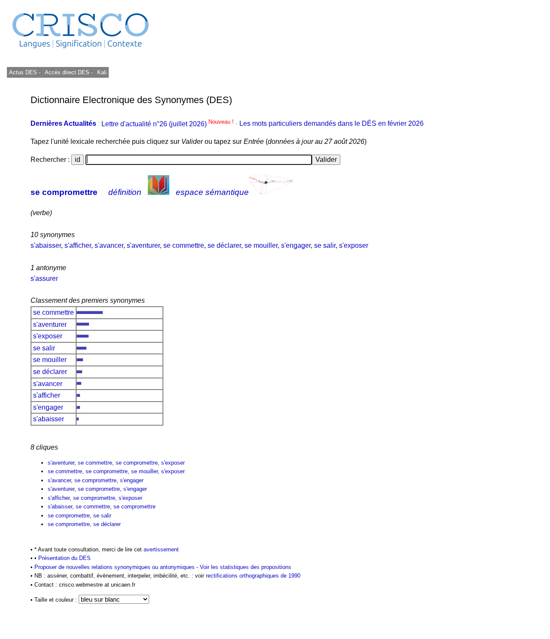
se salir (325, 245)
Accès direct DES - (69, 72)
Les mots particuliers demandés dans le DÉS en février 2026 (331, 124)
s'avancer (109, 245)
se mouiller (261, 245)
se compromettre (64, 192)
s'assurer (44, 278)
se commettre (183, 245)
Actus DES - (24, 72)
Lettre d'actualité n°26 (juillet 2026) (168, 124)
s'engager (296, 245)
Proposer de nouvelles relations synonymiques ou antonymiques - (117, 567)
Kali (102, 72)
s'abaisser (46, 245)
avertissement (161, 549)
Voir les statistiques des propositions (245, 567)
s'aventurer (143, 245)
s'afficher (77, 245)
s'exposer (353, 245)
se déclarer (224, 245)
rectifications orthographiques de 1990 (253, 575)
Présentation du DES (64, 558)
